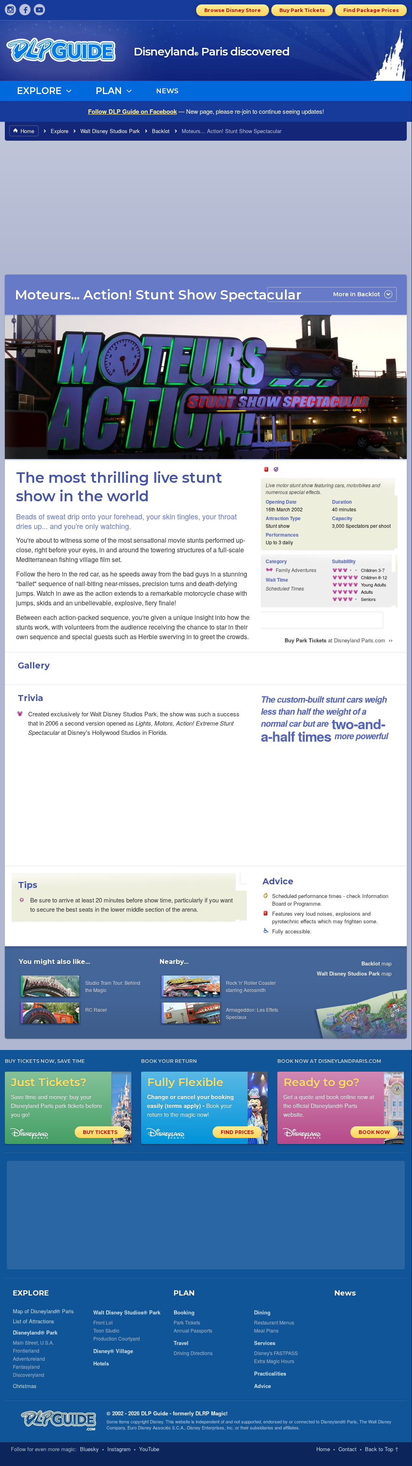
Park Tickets (187, 1322)
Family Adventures (296, 569)
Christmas (25, 1386)
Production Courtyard (116, 1338)
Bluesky (89, 1449)
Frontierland (26, 1350)
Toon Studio (106, 1330)
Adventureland (29, 1358)
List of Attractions (33, 1321)
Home (27, 131)
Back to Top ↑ (382, 1449)
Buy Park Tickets (302, 10)
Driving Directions (193, 1352)
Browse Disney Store (232, 10)
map (376, 963)
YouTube (149, 1449)
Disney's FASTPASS (276, 1352)
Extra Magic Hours (274, 1360)
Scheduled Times (285, 588)
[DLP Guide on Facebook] (25, 9)
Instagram (119, 1449)
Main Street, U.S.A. (33, 1342)
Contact (347, 1449)
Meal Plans (266, 1330)
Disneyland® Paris (339, 1421)
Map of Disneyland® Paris (43, 1311)
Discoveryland (28, 1374)
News (345, 1293)
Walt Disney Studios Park (110, 131)
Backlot (161, 131)
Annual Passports (193, 1330)
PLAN (184, 1293)
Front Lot (103, 1322)
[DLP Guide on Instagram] (10, 9)
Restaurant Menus (274, 1322)
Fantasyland (26, 1366)
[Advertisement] (206, 207)
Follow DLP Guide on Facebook (132, 111)
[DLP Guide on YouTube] (39, 9)
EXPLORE (31, 1293)
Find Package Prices (371, 10)
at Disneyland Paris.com (339, 640)
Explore (59, 131)
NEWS (167, 91)
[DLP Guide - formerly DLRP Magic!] (70, 53)
